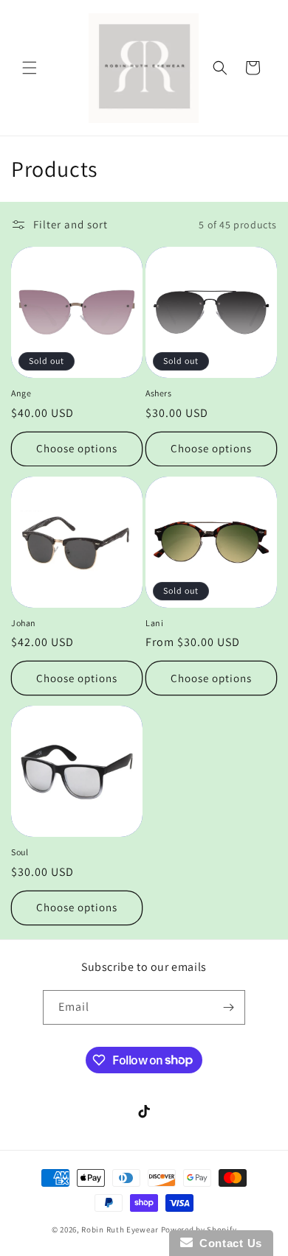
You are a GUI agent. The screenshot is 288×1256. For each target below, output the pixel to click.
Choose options (76, 448)
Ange (21, 393)
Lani (154, 622)
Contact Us (227, 1243)
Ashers (158, 393)
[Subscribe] (228, 1007)
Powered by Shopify (199, 1229)
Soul (19, 851)
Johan (23, 622)
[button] (29, 68)
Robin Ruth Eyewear (120, 1229)
